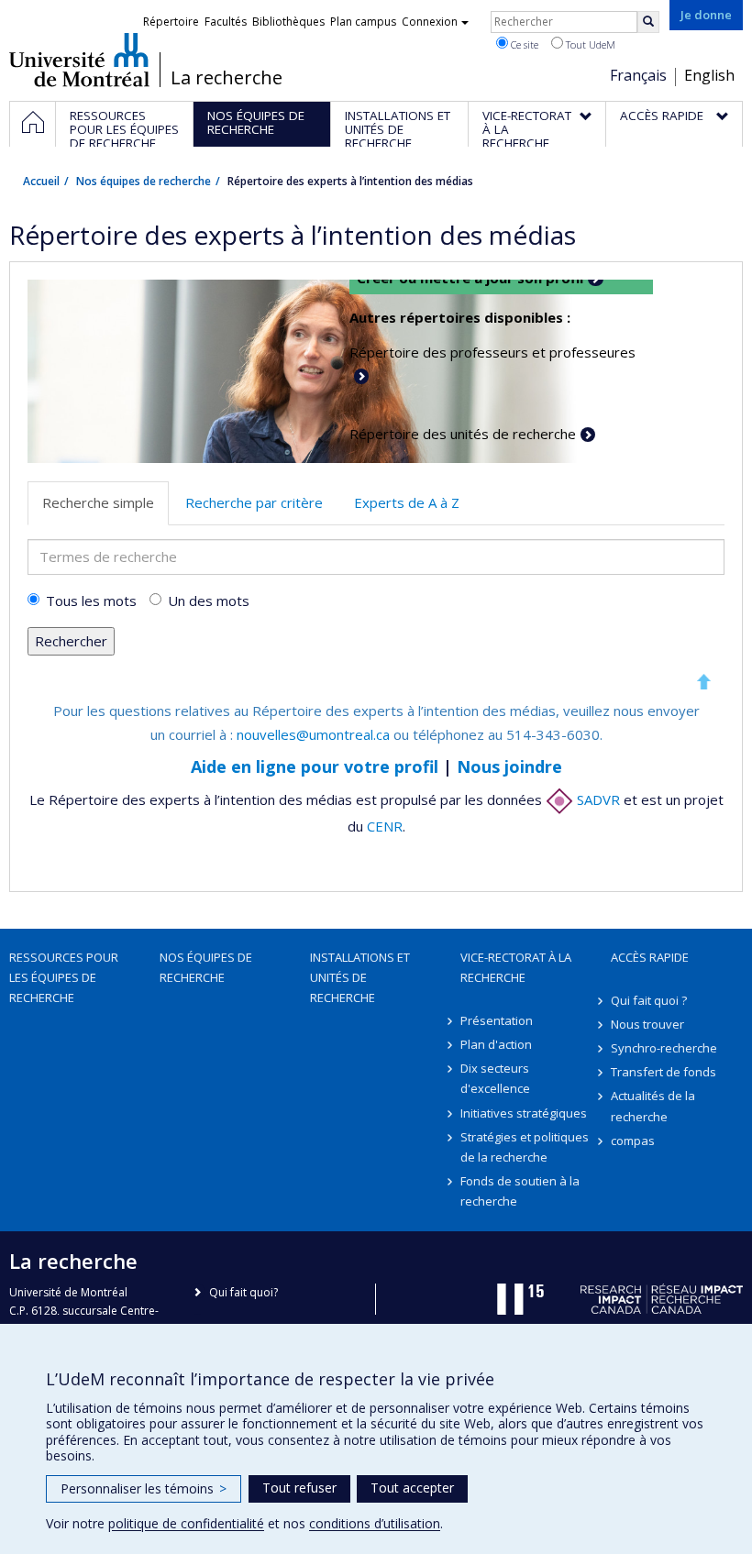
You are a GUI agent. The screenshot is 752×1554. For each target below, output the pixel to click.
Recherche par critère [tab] (254, 502)
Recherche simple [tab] (98, 502)
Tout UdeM (589, 44)
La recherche (226, 78)
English (709, 75)
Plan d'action (496, 1044)
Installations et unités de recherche (360, 977)
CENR (385, 826)
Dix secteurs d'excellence (495, 1078)
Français (638, 75)
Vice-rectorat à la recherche (515, 967)
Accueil (41, 181)
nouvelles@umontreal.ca (313, 734)
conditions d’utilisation (374, 1523)
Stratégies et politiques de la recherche (524, 1147)
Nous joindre (509, 766)
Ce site (523, 44)
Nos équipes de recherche (143, 181)
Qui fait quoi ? (649, 1000)
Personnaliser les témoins (144, 1488)
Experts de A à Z (406, 502)
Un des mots (208, 600)
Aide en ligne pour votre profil (314, 766)
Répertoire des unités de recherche (462, 433)
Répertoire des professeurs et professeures (492, 352)
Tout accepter (412, 1487)
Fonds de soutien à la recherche (520, 1191)
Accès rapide (650, 957)
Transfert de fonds (663, 1072)
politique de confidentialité (186, 1523)
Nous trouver (647, 1024)
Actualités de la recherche (653, 1105)
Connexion (430, 21)
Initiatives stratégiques (523, 1113)
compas (633, 1140)
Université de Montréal (79, 59)
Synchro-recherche (664, 1048)
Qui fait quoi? (243, 1292)
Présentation (496, 1020)
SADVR (596, 799)
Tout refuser (299, 1487)
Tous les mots (91, 600)
